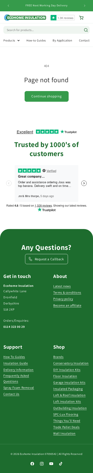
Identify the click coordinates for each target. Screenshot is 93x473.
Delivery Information (18, 370)
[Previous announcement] (8, 5)
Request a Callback (49, 259)
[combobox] (26, 30)
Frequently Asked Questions (16, 378)
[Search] (86, 30)
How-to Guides (36, 40)
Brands (58, 357)
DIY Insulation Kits (66, 370)
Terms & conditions (67, 292)
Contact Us (11, 394)
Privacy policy (63, 299)
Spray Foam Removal (18, 388)
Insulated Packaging (68, 389)
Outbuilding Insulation (70, 408)
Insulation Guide (15, 363)
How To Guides (14, 357)
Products (9, 40)
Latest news (62, 286)
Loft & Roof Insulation (69, 395)
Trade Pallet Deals (66, 427)
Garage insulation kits (69, 382)
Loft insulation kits (67, 401)
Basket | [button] (84, 18)
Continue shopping (46, 96)
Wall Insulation (64, 433)
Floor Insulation (65, 376)
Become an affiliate (67, 305)
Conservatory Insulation (71, 363)
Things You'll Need (66, 421)
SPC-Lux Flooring (65, 414)
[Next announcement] (85, 5)
